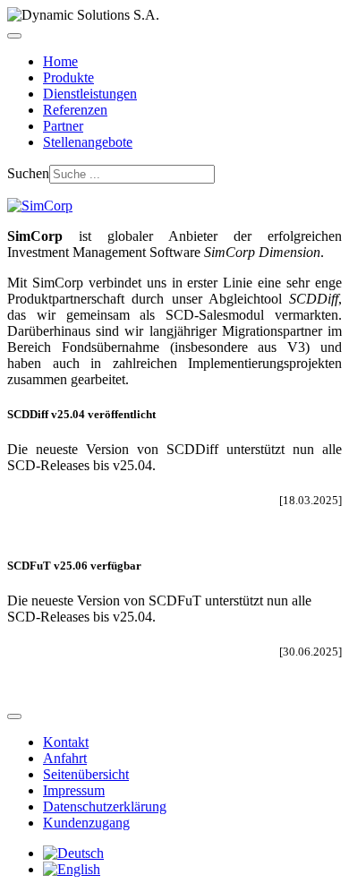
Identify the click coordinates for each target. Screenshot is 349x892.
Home (60, 61)
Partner (63, 125)
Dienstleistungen (90, 93)
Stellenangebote (87, 142)
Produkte (68, 77)
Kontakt (66, 742)
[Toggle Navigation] (14, 36)
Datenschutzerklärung (104, 806)
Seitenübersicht (86, 774)
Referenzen (75, 109)
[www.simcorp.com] (39, 205)
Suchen (28, 173)
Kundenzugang (86, 822)
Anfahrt (65, 758)
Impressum (74, 790)
